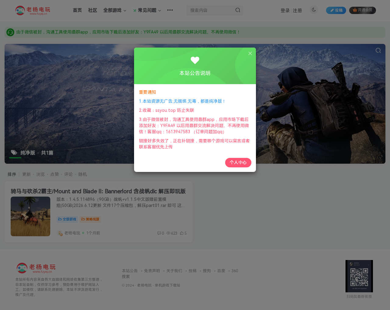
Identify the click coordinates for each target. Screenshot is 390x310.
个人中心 (238, 162)
